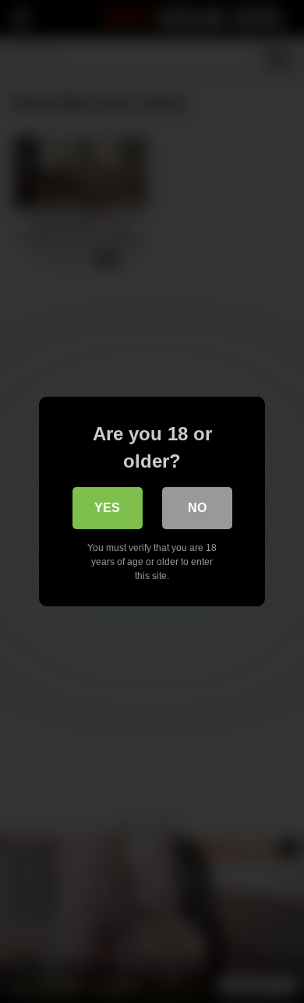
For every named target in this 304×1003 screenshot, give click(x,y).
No (197, 507)
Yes (107, 507)
